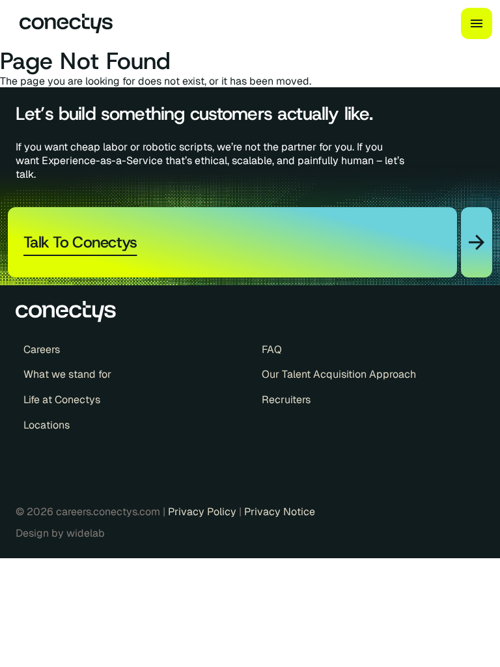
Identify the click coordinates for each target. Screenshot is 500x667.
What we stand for (67, 374)
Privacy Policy (203, 511)
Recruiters (286, 399)
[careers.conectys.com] (60, 23)
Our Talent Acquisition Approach (339, 374)
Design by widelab (60, 533)
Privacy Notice (279, 511)
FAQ (272, 349)
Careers (41, 349)
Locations (46, 425)
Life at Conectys (61, 399)
